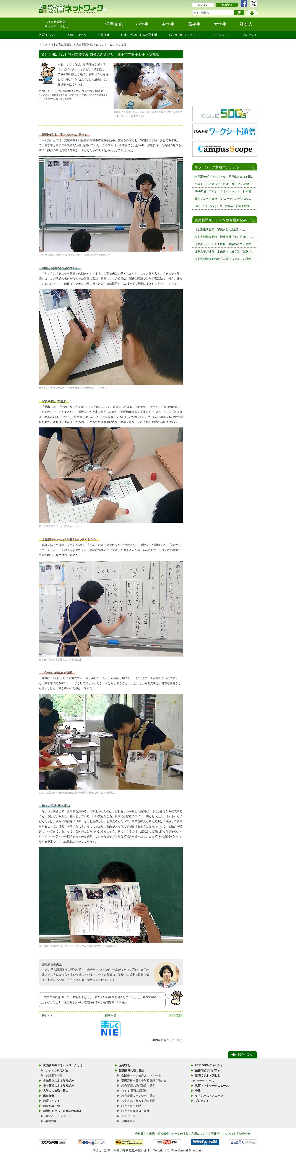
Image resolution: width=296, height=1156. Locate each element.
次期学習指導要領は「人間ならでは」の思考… (224, 258)
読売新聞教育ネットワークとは (63, 1065)
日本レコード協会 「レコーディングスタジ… (223, 198)
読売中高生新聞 (131, 1106)
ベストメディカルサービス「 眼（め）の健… (223, 184)
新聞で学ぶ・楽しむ (207, 1075)
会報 (198, 1090)
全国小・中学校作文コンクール (141, 1075)
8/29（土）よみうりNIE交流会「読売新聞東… (224, 206)
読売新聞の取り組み (132, 1070)
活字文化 (124, 1065)
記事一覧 (110, 1015)
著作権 (215, 1133)
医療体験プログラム (207, 1070)
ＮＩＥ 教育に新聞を (134, 1090)
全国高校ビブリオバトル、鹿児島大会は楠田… (224, 176)
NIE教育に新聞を (61, 44)
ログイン (203, 4)
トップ (43, 44)
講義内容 (51, 1121)
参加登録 (227, 4)
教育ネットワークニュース (212, 1085)
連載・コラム (77, 35)
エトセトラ (128, 1115)
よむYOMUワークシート (185, 35)
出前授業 (104, 35)
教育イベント (48, 35)
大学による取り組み (55, 1090)
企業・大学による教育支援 (139, 35)
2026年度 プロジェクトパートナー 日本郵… (224, 191)
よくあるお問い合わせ (236, 1133)
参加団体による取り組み (58, 1080)
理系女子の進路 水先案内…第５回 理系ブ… (224, 251)
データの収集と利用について (190, 1133)
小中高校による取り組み (58, 1085)
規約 (152, 1133)
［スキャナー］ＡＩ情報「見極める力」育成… (224, 244)
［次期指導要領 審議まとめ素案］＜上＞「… (224, 229)
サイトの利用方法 (56, 1070)
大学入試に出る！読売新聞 (138, 1100)
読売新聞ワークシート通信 (138, 1095)
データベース (205, 1080)
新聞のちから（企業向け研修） (63, 1111)
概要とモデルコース (58, 1115)
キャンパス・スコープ (209, 1095)
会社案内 (140, 1133)
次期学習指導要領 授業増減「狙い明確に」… (224, 236)
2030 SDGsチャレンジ (209, 1065)
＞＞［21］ (176, 1015)
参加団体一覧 (53, 1075)
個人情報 (163, 1133)
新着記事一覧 (51, 1106)
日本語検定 (128, 1121)
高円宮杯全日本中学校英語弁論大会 (143, 1080)
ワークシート (222, 35)
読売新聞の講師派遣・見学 (138, 1085)
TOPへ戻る (245, 1054)
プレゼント (249, 35)
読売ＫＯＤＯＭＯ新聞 (135, 1111)
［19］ (43, 1015)
